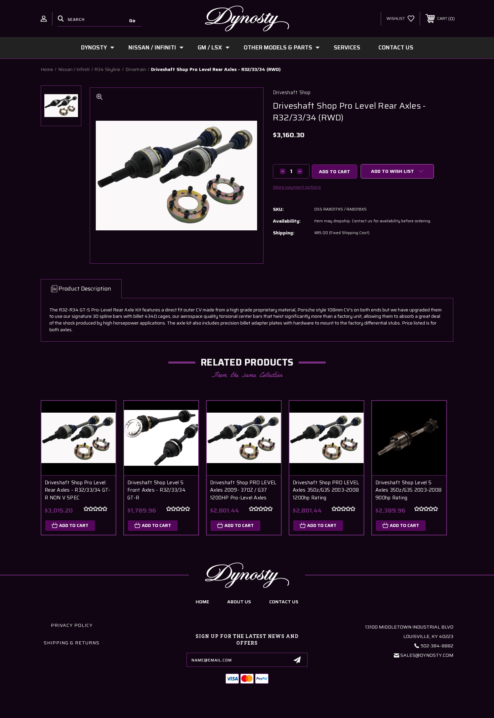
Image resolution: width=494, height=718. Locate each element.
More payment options (297, 187)
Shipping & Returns (71, 642)
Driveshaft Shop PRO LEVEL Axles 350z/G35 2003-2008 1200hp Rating (326, 490)
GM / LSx (210, 47)
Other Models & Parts (278, 47)
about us (239, 601)
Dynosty (94, 47)
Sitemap (288, 711)
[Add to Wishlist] (102, 432)
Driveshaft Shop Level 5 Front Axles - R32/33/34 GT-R (156, 490)
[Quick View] (102, 414)
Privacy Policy (72, 625)
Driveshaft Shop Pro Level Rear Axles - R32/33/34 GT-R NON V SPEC (78, 490)
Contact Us (395, 47)
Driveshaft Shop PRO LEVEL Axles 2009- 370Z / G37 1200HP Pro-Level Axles (243, 490)
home (202, 601)
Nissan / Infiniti (152, 47)
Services (347, 47)
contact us (283, 601)
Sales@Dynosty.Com (426, 655)
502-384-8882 (437, 645)
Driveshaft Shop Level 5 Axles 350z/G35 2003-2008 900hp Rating (408, 490)
